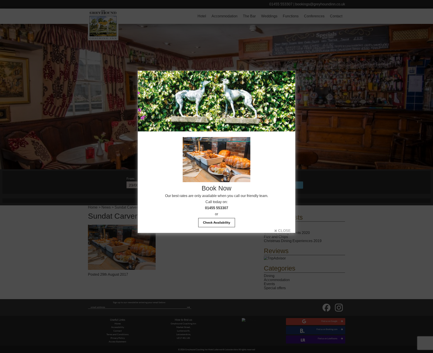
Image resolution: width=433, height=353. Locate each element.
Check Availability (216, 222)
